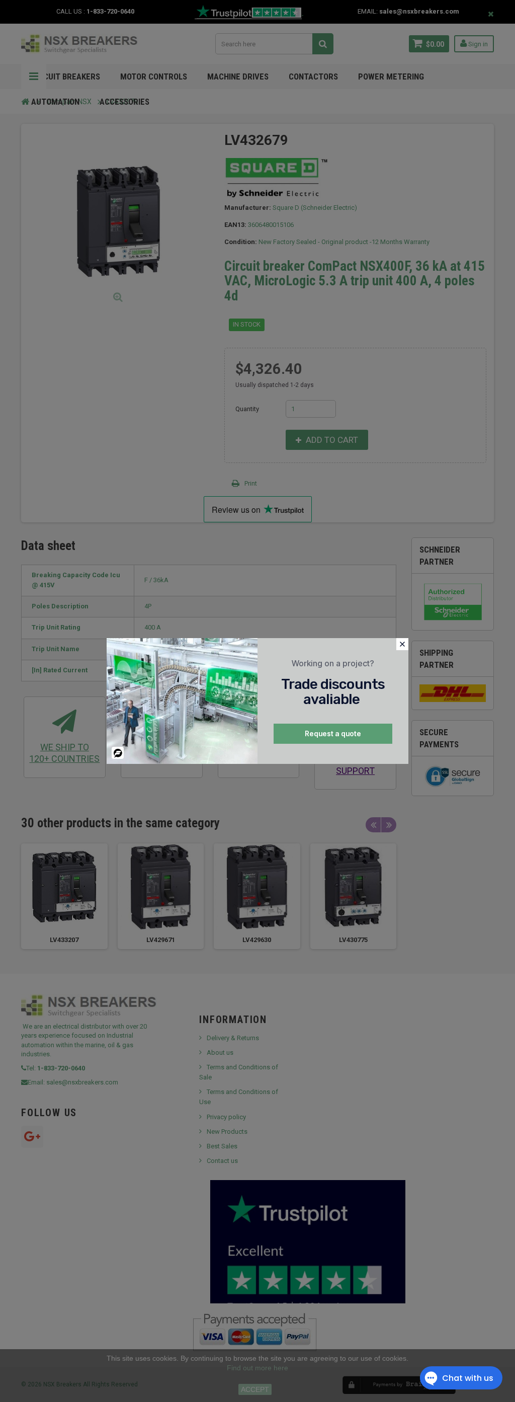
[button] (402, 644)
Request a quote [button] (333, 733)
